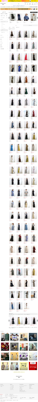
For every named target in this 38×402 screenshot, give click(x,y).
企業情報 (1, 400)
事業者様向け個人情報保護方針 (9, 400)
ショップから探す (12, 386)
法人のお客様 (21, 389)
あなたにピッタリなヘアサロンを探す (3, 397)
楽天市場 (36, 2)
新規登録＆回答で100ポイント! (27, 2)
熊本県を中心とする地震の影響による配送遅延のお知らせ (19, 5)
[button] (12, 19)
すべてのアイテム (12, 389)
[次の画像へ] (37, 18)
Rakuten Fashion (2, 385)
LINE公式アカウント (31, 388)
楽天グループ (33, 2)
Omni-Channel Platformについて (23, 391)
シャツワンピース (3, 24)
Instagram (30, 387)
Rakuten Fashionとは (22, 386)
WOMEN (2, 15)
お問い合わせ (21, 388)
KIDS (6, 15)
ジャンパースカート (3, 28)
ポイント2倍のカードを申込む (23, 397)
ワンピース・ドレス (3, 21)
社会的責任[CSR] (14, 400)
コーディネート (30, 25)
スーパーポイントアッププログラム (23, 385)
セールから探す (11, 388)
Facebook (30, 386)
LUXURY (1, 386)
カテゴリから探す (12, 387)
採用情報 (17, 400)
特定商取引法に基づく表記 (22, 390)
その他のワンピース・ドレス (4, 30)
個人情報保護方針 (4, 400)
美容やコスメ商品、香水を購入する (14, 397)
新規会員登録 (30, 385)
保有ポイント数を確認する (32, 397)
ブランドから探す (12, 385)
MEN (4, 15)
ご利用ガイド (21, 387)
